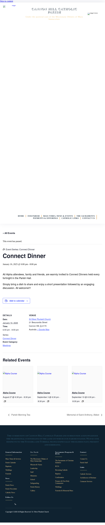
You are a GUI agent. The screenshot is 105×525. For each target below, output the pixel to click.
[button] (6, 504)
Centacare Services (86, 481)
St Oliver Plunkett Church (40, 319)
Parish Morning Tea (20, 414)
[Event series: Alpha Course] (5, 401)
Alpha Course (9, 392)
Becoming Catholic (61, 470)
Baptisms (8, 466)
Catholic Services (85, 474)
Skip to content (6, 1)
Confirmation (59, 477)
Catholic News (10, 493)
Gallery (32, 491)
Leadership (33, 468)
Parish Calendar (10, 463)
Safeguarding (34, 483)
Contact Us (83, 459)
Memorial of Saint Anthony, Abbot (83, 414)
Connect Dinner (9, 338)
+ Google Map (43, 329)
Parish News (9, 485)
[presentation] (18, 377)
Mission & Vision (36, 465)
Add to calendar (16, 300)
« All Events (9, 233)
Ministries (33, 476)
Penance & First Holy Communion (62, 482)
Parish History (35, 487)
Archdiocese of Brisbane (88, 478)
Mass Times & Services (13, 459)
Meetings (7, 345)
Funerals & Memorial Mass (64, 491)
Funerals (8, 474)
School (32, 479)
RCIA (57, 466)
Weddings (8, 470)
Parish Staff (84, 463)
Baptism (58, 474)
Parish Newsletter (11, 489)
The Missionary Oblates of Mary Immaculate (39, 460)
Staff (31, 472)
